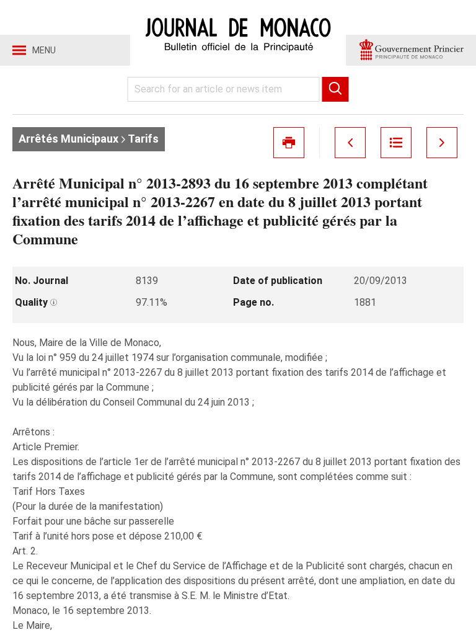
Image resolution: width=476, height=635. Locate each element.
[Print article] (288, 142)
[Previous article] (350, 142)
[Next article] (441, 142)
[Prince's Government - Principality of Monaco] (411, 50)
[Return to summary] (396, 142)
